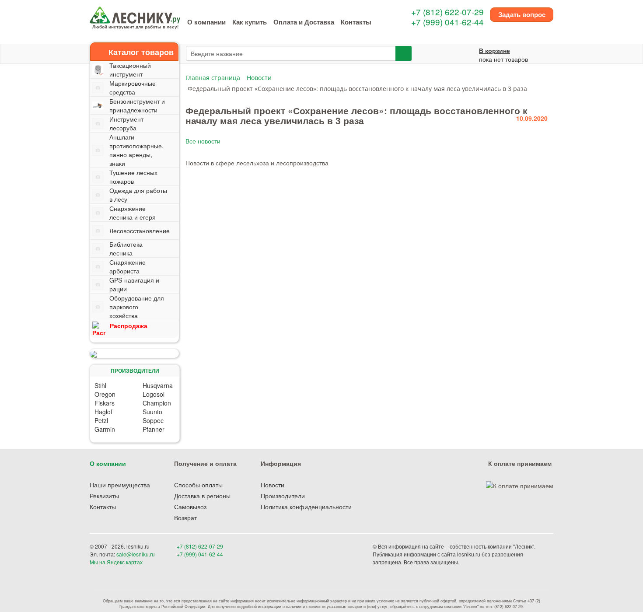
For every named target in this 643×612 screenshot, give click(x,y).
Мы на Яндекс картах (116, 562)
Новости (272, 484)
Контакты (356, 22)
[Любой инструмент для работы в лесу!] (135, 14)
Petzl (101, 420)
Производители (283, 495)
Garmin (104, 429)
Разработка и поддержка (492, 562)
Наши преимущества (120, 484)
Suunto (152, 411)
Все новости (202, 140)
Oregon (104, 394)
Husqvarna (158, 385)
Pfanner (153, 429)
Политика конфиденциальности (306, 506)
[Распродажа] (134, 353)
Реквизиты (104, 495)
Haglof (103, 411)
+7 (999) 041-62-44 (447, 22)
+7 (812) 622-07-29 (447, 11)
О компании (206, 22)
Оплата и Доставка (303, 22)
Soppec (153, 420)
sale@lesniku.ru (135, 554)
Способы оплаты (198, 484)
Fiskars (104, 403)
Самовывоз (190, 506)
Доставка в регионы (202, 495)
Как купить (249, 22)
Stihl (100, 385)
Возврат (185, 517)
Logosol (153, 394)
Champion (157, 403)
